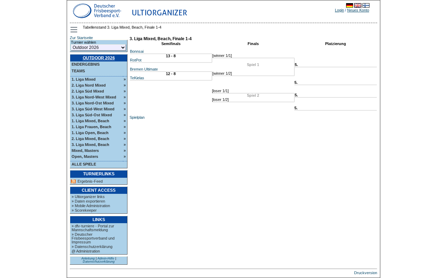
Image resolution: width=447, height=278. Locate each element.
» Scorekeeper (84, 210)
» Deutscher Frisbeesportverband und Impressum (93, 238)
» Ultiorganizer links (88, 197)
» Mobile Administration (91, 206)
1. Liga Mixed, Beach (90, 121)
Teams (78, 71)
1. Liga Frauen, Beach (91, 127)
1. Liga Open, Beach (90, 133)
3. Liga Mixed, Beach (90, 144)
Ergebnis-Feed (90, 181)
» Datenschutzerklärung (92, 246)
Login (339, 10)
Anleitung (88, 258)
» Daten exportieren (88, 201)
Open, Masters (85, 156)
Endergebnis (86, 64)
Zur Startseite (81, 38)
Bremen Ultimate (144, 69)
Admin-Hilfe (105, 258)
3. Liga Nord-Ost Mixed (93, 103)
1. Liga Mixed (84, 79)
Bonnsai (137, 51)
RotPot (135, 60)
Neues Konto (358, 10)
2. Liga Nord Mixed (89, 85)
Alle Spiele (84, 164)
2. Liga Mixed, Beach (90, 139)
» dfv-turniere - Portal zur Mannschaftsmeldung (93, 228)
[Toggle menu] (74, 29)
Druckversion (365, 273)
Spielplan (137, 117)
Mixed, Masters (85, 150)
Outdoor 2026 (99, 58)
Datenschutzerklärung (99, 261)
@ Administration (86, 251)
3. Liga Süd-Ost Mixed (92, 115)
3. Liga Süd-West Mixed (93, 109)
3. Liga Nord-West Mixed (94, 97)
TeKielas (137, 78)
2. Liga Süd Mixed (88, 91)
